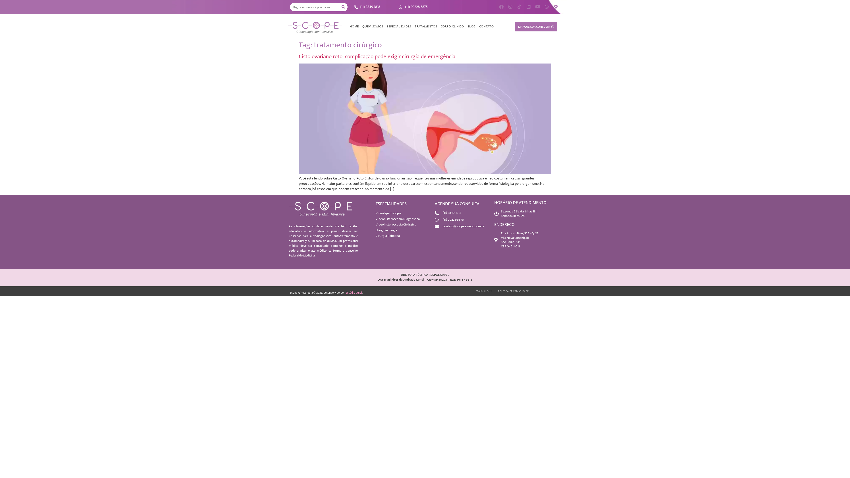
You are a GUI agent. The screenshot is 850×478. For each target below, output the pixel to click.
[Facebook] (501, 7)
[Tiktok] (519, 7)
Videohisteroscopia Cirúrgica (396, 224)
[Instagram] (510, 7)
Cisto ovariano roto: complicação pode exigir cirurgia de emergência (377, 56)
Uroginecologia (386, 230)
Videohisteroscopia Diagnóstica (398, 219)
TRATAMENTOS (426, 26)
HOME (354, 26)
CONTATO (486, 26)
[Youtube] (538, 7)
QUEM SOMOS (372, 26)
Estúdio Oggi (354, 292)
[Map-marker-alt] (556, 7)
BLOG (472, 26)
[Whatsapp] (547, 7)
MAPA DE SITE (484, 291)
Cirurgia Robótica (388, 236)
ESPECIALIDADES (399, 26)
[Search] (343, 7)
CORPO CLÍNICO (452, 26)
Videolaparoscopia (388, 213)
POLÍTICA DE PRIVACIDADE (513, 291)
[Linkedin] (528, 7)
